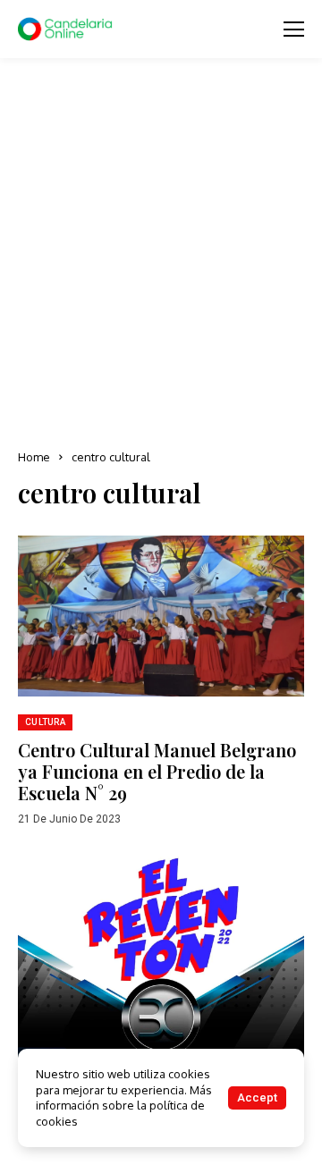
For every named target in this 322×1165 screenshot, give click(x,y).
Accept (257, 1097)
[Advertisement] (161, 255)
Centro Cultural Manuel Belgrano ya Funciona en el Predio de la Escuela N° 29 (157, 771)
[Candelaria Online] (67, 29)
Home (34, 457)
